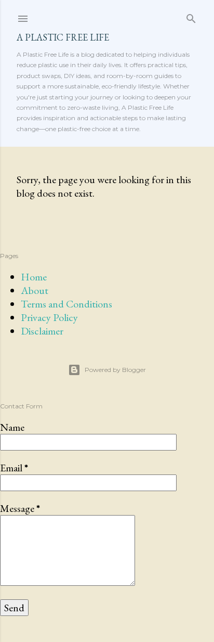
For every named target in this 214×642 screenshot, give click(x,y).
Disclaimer (42, 331)
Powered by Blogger (115, 370)
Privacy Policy (49, 317)
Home (34, 277)
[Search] (191, 16)
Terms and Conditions (66, 304)
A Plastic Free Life (63, 37)
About (34, 290)
